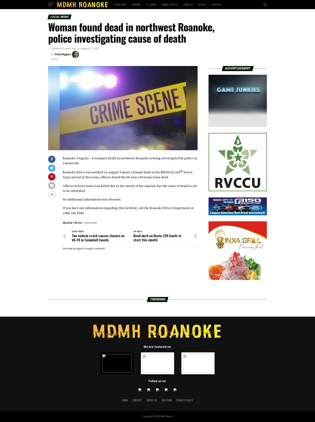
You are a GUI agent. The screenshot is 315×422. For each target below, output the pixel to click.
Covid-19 (188, 4)
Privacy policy (184, 400)
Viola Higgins (63, 54)
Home (125, 400)
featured (91, 223)
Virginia (136, 4)
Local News (120, 4)
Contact (137, 400)
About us (152, 400)
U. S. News (151, 4)
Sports (202, 4)
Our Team (167, 400)
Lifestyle (216, 4)
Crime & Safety (170, 4)
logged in (80, 248)
